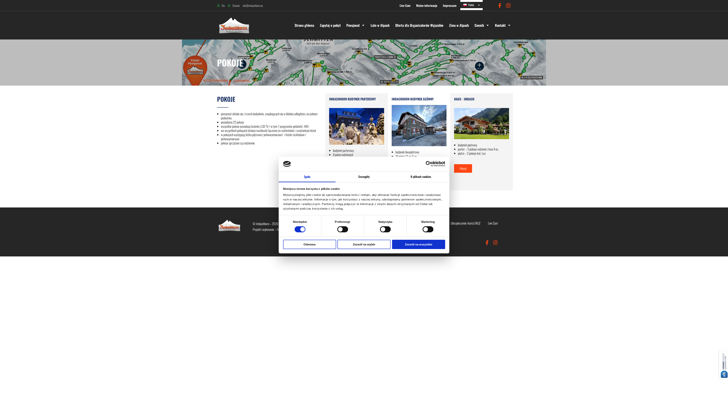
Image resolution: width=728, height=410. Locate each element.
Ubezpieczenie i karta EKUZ (465, 223)
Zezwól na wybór (364, 244)
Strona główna (304, 25)
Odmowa (309, 244)
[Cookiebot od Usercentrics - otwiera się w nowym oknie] (428, 164)
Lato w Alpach (380, 25)
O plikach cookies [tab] (421, 176)
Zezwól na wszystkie (418, 244)
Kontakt (500, 25)
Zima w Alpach (459, 25)
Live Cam (405, 5)
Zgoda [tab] (307, 176)
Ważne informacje (426, 5)
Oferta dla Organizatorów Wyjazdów (419, 25)
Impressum (450, 5)
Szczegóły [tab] (364, 176)
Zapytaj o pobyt (330, 25)
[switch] (342, 229)
